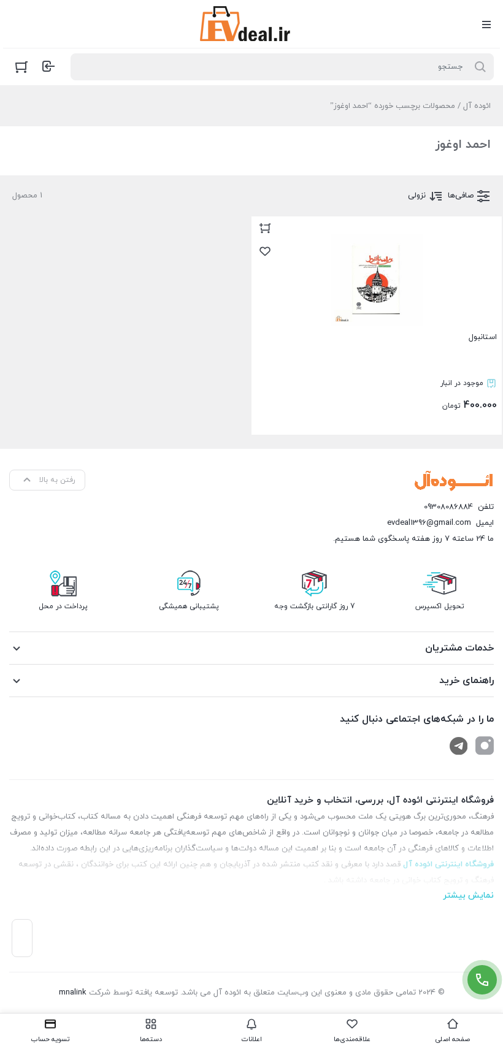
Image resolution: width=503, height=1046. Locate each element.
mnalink (72, 992)
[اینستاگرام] (484, 745)
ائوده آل (477, 106)
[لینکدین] (459, 745)
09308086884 (448, 507)
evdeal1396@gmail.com (429, 523)
